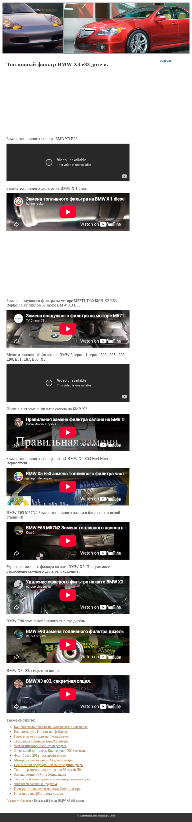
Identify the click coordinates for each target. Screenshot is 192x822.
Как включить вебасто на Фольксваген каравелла (51, 727)
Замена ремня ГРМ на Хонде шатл (40, 774)
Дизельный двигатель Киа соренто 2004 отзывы (50, 751)
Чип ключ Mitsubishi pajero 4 (35, 784)
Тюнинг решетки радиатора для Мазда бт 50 (47, 770)
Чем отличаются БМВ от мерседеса (40, 746)
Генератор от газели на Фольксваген (41, 736)
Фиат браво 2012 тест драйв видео (40, 755)
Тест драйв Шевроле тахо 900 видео (41, 741)
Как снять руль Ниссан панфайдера (40, 732)
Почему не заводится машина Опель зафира (47, 789)
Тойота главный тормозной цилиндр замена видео (52, 779)
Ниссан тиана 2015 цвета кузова (38, 793)
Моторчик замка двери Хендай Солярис (44, 760)
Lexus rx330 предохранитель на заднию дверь (48, 765)
